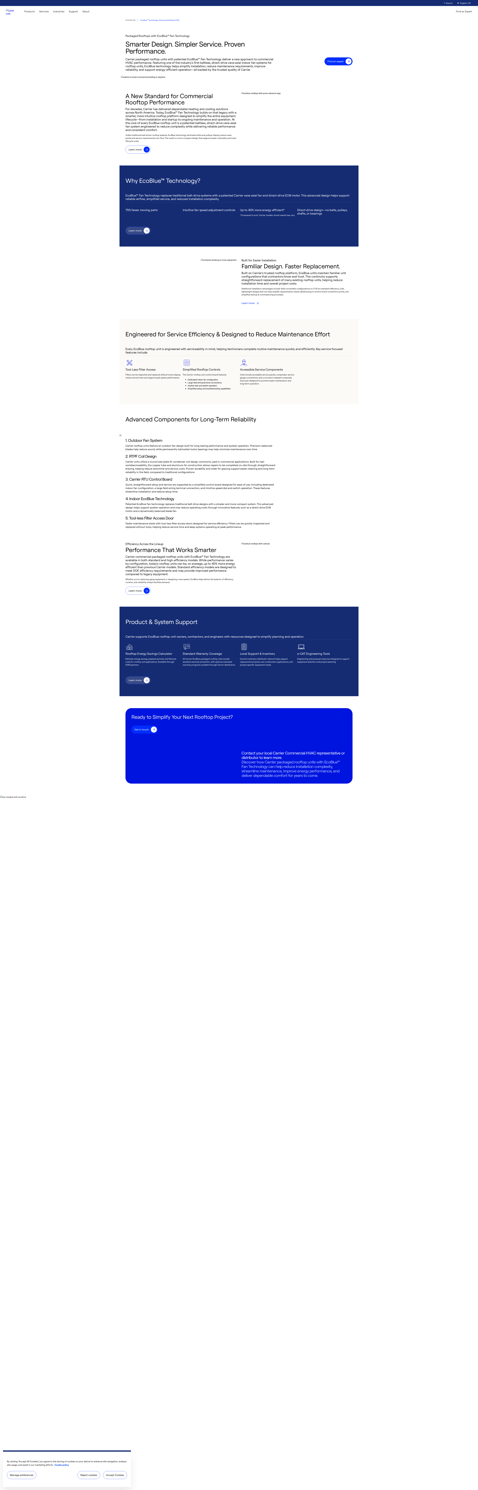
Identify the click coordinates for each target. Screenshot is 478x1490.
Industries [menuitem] (58, 11)
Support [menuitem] (73, 11)
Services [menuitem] (44, 11)
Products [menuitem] (29, 11)
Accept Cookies (115, 1475)
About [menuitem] (86, 11)
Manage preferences (21, 1475)
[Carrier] (12, 11)
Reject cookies (88, 1475)
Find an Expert (464, 11)
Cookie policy (62, 1464)
